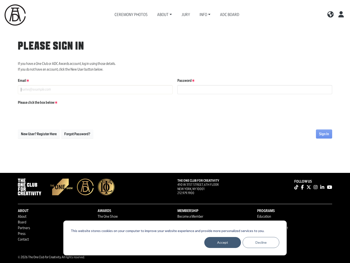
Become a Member (190, 216)
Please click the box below (36, 102)
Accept (222, 242)
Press (21, 234)
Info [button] (203, 15)
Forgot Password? (77, 134)
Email (22, 81)
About (22, 216)
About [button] (163, 15)
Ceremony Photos (131, 15)
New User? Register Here (39, 134)
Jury (185, 15)
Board (22, 222)
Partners (24, 228)
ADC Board (229, 15)
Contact (23, 239)
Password (184, 81)
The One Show (108, 216)
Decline (261, 242)
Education (264, 216)
